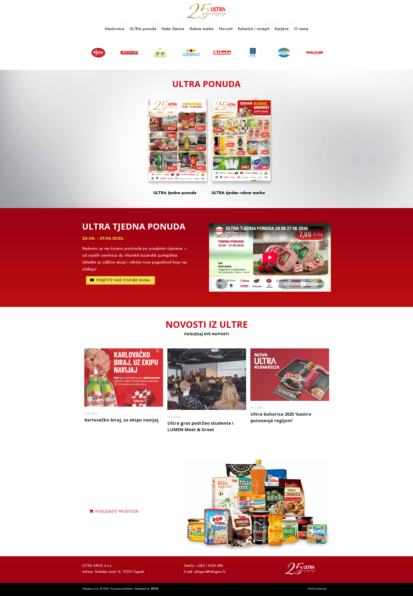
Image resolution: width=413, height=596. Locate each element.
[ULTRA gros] (206, 11)
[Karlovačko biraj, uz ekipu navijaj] (123, 377)
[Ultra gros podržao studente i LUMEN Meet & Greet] (206, 379)
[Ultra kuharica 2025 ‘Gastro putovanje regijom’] (289, 374)
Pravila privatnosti (317, 589)
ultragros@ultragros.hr (210, 571)
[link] (257, 506)
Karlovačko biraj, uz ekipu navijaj (121, 420)
